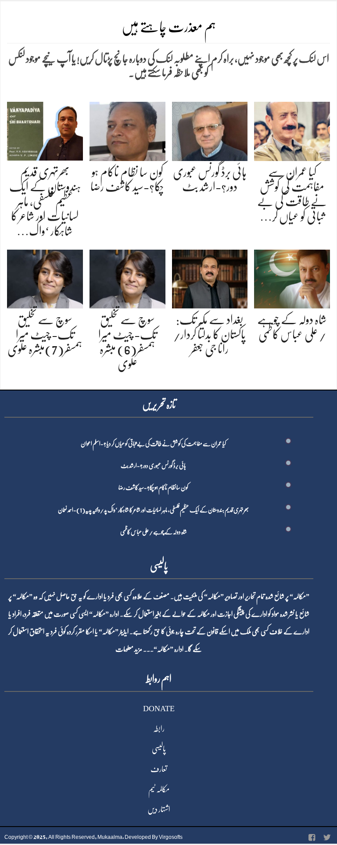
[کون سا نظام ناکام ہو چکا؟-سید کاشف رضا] (127, 129)
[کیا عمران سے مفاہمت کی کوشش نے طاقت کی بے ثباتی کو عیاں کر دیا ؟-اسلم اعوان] (292, 129)
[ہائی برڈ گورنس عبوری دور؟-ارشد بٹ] (210, 129)
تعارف (159, 769)
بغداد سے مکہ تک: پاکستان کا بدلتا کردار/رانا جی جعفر (209, 334)
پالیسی (159, 748)
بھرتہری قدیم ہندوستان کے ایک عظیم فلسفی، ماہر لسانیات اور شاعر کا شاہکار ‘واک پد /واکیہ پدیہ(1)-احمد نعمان (153, 509)
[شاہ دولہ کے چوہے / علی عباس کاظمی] (292, 277)
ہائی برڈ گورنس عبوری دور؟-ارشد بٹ (153, 465)
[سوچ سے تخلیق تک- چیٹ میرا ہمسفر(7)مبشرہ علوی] (45, 277)
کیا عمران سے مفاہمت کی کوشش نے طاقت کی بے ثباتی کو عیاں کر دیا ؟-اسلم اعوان (153, 443)
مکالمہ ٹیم (158, 789)
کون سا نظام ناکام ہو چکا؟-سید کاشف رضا (153, 487)
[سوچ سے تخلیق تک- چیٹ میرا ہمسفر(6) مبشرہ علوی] (127, 277)
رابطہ (159, 728)
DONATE (159, 708)
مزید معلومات (128, 649)
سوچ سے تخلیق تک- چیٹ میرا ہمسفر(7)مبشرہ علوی (44, 334)
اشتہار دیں (158, 809)
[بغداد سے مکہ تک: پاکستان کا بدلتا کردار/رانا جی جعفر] (210, 277)
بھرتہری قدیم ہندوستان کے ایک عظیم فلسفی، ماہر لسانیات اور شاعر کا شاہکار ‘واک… (45, 201)
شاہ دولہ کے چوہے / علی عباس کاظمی (153, 531)
